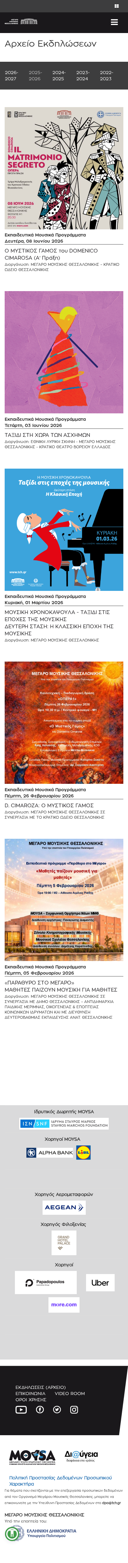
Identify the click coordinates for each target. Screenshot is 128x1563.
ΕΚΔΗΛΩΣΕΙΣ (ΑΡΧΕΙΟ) (41, 1387)
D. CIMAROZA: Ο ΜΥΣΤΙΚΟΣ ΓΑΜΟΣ (49, 805)
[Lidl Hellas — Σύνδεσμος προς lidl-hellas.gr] (74, 1150)
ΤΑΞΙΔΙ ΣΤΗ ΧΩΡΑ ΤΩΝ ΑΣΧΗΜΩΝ (47, 435)
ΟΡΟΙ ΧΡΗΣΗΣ (31, 1399)
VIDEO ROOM (70, 1393)
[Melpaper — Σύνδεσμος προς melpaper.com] (101, 1150)
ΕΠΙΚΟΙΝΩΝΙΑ (30, 1393)
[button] (12, 1534)
